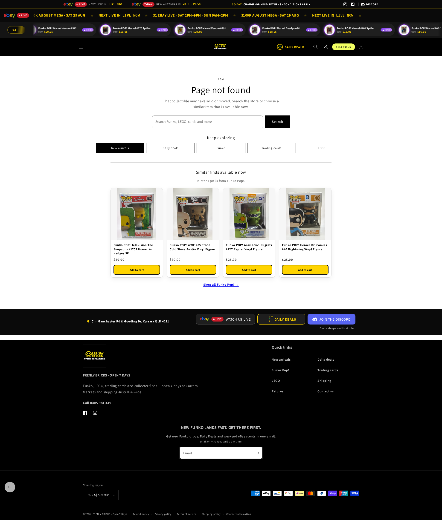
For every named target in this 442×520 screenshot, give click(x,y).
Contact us (325, 391)
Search (277, 121)
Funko (221, 148)
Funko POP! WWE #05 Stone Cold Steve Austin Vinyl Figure (192, 247)
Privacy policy (163, 514)
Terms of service (186, 514)
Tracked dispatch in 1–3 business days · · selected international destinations (271, 5)
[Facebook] (352, 4)
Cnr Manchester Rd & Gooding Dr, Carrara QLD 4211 (128, 323)
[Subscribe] (257, 453)
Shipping (324, 381)
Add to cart (137, 270)
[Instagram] (345, 4)
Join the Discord (334, 319)
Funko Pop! (280, 370)
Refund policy (141, 514)
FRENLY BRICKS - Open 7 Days (110, 514)
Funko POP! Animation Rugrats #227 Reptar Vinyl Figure (249, 247)
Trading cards (271, 148)
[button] (81, 47)
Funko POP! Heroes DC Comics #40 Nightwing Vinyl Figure (304, 247)
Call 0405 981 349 (97, 402)
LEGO (322, 148)
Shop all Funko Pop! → (221, 284)
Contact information (238, 514)
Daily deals (170, 148)
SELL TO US (343, 47)
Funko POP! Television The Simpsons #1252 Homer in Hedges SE (133, 249)
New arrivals (120, 148)
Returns (277, 391)
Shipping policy (211, 514)
